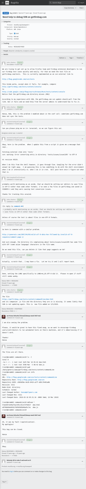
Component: (8, 27)
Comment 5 (10, 201)
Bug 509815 (14, 13)
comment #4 (18, 206)
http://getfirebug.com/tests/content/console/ (22, 87)
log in (12, 471)
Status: (10, 47)
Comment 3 (10, 140)
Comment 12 (10, 417)
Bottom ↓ (62, 58)
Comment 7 (10, 257)
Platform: (9, 29)
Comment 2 (10, 124)
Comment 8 (10, 269)
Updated (9, 462)
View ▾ (82, 8)
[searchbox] (62, 2)
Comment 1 (10, 109)
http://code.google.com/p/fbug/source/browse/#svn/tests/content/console (33, 92)
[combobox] (62, 2)
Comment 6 (10, 225)
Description (10, 64)
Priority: (10, 36)
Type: (11, 33)
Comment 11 (10, 347)
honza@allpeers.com (29, 392)
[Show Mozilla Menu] (7, 2)
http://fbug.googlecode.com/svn (30, 380)
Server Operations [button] (20, 27)
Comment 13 (10, 442)
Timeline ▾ (80, 58)
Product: (10, 25)
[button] (81, 2)
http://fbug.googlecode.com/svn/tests (18, 79)
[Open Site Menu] (2, 2)
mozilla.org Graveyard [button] (21, 25)
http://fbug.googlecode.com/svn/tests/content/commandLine (32, 377)
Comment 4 (10, 179)
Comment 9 (10, 292)
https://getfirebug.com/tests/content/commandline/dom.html (27, 299)
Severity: (10, 39)
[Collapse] (82, 63)
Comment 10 (10, 318)
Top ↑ (4, 482)
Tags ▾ (71, 58)
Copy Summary (69, 8)
